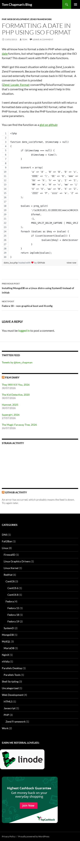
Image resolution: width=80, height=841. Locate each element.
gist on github (48, 124)
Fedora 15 (13, 608)
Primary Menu (75, 4)
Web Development (18, 19)
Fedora (10, 601)
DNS (4, 534)
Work (5, 728)
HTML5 (8, 701)
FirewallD (9, 554)
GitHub (41, 262)
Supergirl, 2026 (11, 414)
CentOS (10, 581)
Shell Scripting (10, 681)
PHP (4, 19)
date (5, 53)
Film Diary (12, 377)
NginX (5, 654)
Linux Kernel (11, 568)
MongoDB (8, 634)
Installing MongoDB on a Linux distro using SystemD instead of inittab (38, 288)
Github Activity (16, 492)
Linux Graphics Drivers (17, 561)
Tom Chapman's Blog (17, 4)
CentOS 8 (12, 594)
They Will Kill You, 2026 (16, 384)
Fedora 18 (13, 614)
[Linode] (23, 760)
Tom (24, 39)
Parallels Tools (12, 674)
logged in (24, 330)
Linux (5, 548)
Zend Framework (41, 19)
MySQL (6, 641)
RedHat (8, 574)
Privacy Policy (8, 836)
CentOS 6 (12, 588)
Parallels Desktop (12, 668)
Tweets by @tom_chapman (17, 362)
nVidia (5, 661)
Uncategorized (10, 688)
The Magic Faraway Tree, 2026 (19, 424)
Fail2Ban (7, 541)
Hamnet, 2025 (10, 404)
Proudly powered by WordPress (33, 836)
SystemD (9, 628)
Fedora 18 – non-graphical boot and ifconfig (27, 303)
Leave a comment (43, 39)
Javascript (9, 708)
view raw (71, 262)
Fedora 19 (13, 621)
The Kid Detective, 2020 (16, 394)
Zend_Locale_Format (16, 84)
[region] (40, 195)
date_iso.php (11, 262)
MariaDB (9, 648)
